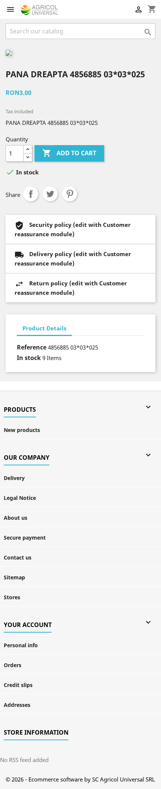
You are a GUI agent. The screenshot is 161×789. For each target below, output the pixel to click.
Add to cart (69, 153)
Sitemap (14, 577)
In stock (29, 358)
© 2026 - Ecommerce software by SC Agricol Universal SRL (80, 779)
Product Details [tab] (44, 328)
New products (22, 430)
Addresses (17, 704)
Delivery (14, 478)
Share (30, 193)
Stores (12, 597)
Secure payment (25, 537)
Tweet (50, 193)
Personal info (21, 645)
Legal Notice (20, 497)
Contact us (17, 557)
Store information (36, 732)
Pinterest (69, 193)
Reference (31, 347)
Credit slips (18, 684)
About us (15, 517)
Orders (12, 665)
